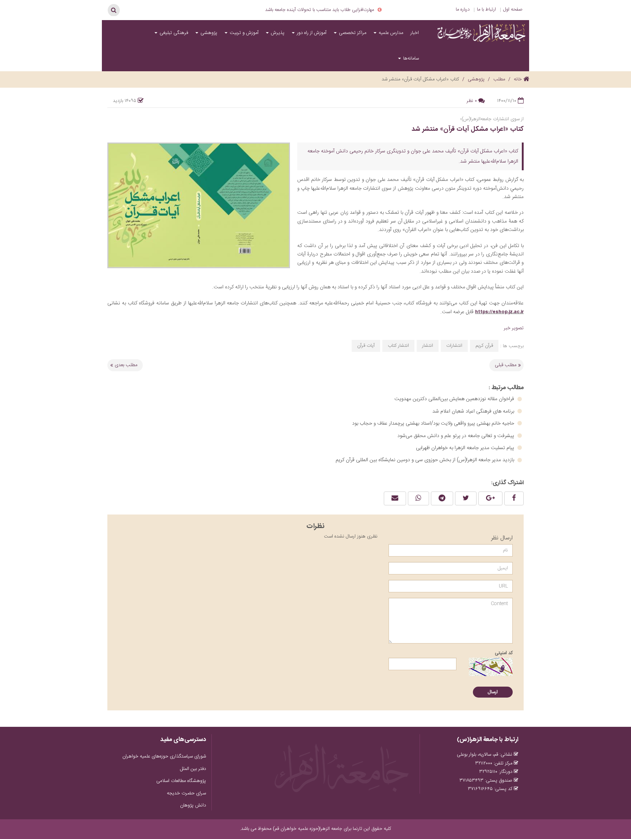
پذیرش (276, 33)
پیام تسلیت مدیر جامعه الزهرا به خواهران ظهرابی (466, 448)
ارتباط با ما (486, 9)
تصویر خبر (514, 328)
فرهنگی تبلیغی (173, 33)
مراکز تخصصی (351, 33)
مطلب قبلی (505, 365)
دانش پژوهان (193, 805)
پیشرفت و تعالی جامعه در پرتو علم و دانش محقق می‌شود (456, 436)
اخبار (414, 33)
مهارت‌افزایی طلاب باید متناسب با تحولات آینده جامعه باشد (319, 10)
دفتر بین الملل (193, 769)
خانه (518, 79)
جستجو (113, 10)
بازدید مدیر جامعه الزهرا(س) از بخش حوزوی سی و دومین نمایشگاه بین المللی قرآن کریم (426, 460)
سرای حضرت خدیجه (186, 793)
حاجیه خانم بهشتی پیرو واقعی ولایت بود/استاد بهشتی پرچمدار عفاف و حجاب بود (434, 423)
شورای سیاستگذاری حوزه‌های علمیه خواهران (164, 756)
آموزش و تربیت (243, 33)
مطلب (499, 79)
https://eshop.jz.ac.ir (499, 312)
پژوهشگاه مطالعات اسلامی (181, 781)
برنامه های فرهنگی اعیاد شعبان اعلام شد (474, 411)
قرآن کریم (484, 346)
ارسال (493, 692)
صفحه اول (513, 9)
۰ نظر (472, 101)
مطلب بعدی (126, 365)
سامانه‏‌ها (410, 58)
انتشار (427, 346)
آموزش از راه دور (310, 33)
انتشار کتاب (398, 346)
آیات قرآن (366, 346)
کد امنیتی (504, 653)
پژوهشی (208, 33)
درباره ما (463, 9)
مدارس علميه (390, 33)
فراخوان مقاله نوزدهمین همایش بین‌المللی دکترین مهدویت (455, 399)
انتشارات (454, 346)
